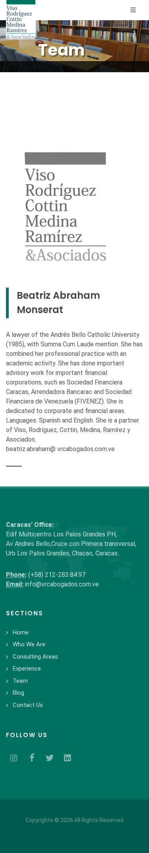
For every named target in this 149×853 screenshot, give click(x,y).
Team (20, 680)
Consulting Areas (35, 656)
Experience (27, 668)
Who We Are (29, 644)
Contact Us (28, 705)
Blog (18, 692)
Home (21, 632)
